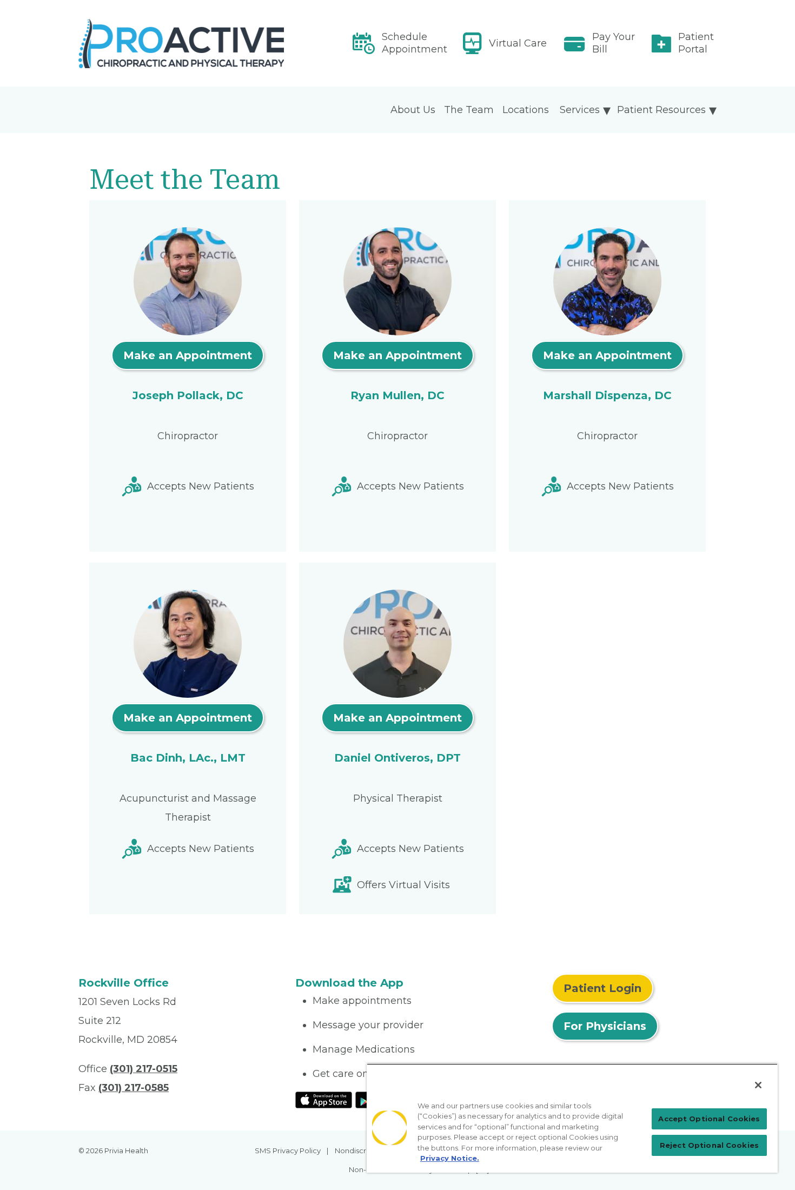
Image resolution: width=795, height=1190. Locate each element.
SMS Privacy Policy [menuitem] (288, 1150)
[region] (572, 1118)
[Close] (758, 1085)
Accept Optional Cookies (709, 1118)
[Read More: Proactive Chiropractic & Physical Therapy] (180, 43)
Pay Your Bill (613, 43)
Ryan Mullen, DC (397, 395)
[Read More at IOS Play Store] (323, 1099)
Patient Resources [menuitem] (661, 110)
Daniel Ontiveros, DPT (397, 757)
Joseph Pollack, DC (187, 395)
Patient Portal (696, 43)
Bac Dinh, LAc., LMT (188, 757)
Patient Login (602, 988)
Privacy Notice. (449, 1158)
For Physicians (605, 1026)
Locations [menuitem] (525, 110)
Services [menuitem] (580, 110)
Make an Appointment (187, 355)
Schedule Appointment (414, 43)
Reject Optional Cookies (709, 1145)
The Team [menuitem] (469, 110)
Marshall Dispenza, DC (607, 395)
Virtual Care (518, 43)
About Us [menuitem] (412, 110)
